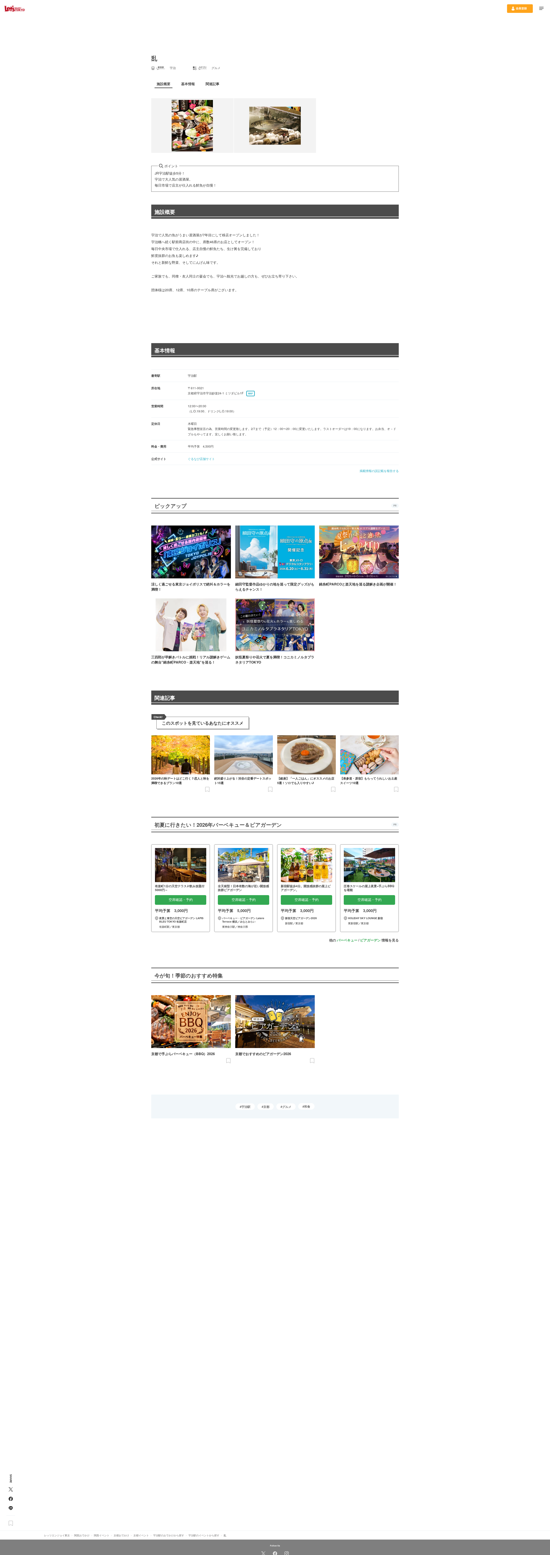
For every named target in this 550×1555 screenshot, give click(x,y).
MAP (250, 393)
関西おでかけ (82, 1535)
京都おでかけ (121, 1535)
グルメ (286, 1106)
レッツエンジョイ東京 (57, 1535)
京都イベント (141, 1535)
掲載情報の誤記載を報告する (379, 471)
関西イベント (101, 1535)
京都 (266, 1106)
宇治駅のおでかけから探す (168, 1535)
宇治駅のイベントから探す (203, 1535)
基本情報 (164, 350)
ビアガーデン (370, 940)
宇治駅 (246, 1106)
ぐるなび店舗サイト (201, 459)
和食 (307, 1106)
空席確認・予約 (181, 900)
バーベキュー (347, 940)
